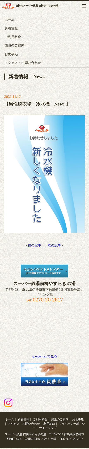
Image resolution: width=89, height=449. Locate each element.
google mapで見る (44, 356)
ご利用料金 (13, 37)
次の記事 (54, 245)
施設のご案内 (14, 45)
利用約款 (49, 423)
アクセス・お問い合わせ (23, 63)
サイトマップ (48, 427)
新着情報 (11, 28)
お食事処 (11, 54)
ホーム (9, 19)
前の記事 (34, 245)
